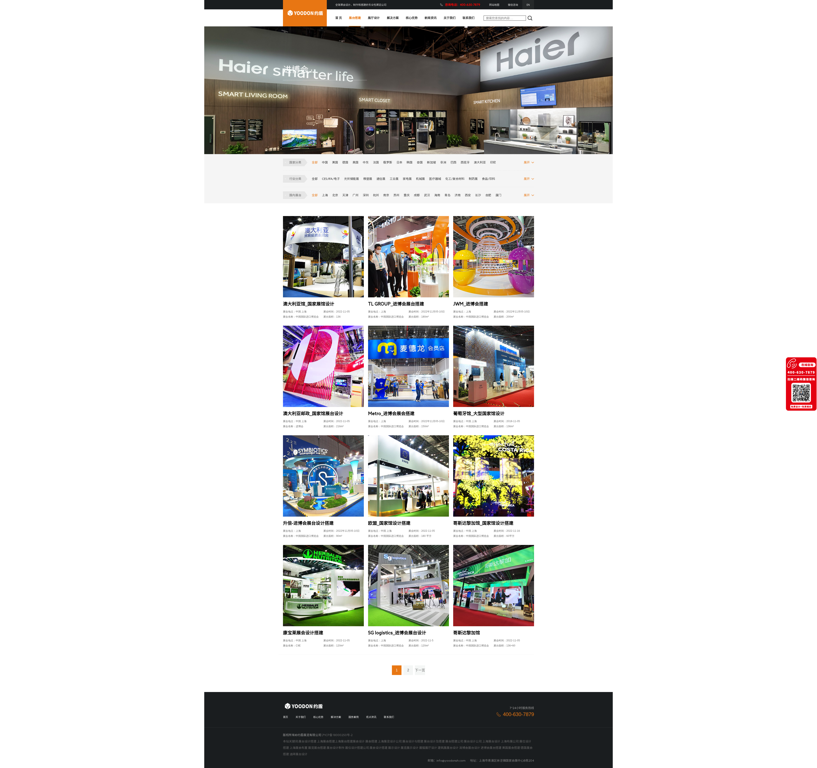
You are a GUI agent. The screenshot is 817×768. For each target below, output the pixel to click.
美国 (335, 162)
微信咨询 (513, 4)
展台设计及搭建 (434, 741)
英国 (356, 162)
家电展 (407, 178)
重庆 (407, 195)
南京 (386, 195)
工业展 (394, 178)
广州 (356, 195)
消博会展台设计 (469, 747)
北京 (335, 195)
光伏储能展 (351, 178)
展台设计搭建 (307, 741)
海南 (437, 195)
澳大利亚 (480, 162)
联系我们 (468, 17)
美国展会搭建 (511, 747)
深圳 (366, 195)
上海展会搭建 (326, 741)
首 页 (338, 17)
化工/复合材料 (454, 178)
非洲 (443, 162)
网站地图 (494, 4)
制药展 (473, 178)
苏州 (396, 195)
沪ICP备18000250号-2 (337, 735)
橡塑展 (367, 178)
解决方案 (393, 17)
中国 (325, 162)
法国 (376, 162)
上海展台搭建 (344, 741)
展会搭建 (371, 741)
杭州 (376, 195)
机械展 (420, 178)
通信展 (380, 178)
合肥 (488, 195)
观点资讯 (371, 717)
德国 (345, 162)
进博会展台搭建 (491, 747)
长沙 (478, 195)
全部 (315, 162)
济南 (458, 195)
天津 (345, 195)
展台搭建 (355, 17)
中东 (366, 162)
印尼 (493, 162)
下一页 (420, 670)
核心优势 (412, 17)
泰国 (420, 162)
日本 (399, 162)
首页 (285, 717)
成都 (417, 195)
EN (528, 4)
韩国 (410, 162)
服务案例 (354, 717)
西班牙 (465, 162)
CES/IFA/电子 (331, 178)
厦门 (498, 195)
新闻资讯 (431, 17)
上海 (325, 195)
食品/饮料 (488, 178)
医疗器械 (435, 178)
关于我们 (450, 17)
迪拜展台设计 (298, 754)
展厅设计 (374, 17)
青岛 (447, 195)
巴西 (453, 162)
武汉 (427, 195)
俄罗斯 (387, 162)
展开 (527, 162)
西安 (468, 195)
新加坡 (431, 162)
